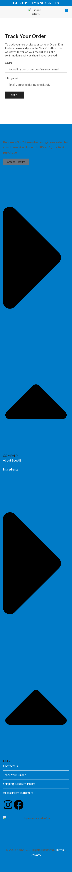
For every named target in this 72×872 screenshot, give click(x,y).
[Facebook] (19, 805)
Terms (59, 849)
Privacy (36, 855)
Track (14, 95)
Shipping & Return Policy (19, 783)
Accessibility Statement (18, 792)
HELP (7, 761)
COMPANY (10, 455)
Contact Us (10, 766)
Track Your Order (14, 775)
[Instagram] (8, 805)
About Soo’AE (12, 460)
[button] (6, 12)
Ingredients (10, 469)
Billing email (12, 78)
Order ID (10, 62)
